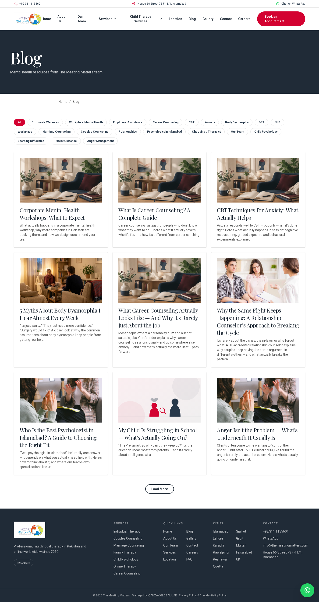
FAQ (189, 559)
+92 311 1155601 (30, 3)
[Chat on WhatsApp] (307, 590)
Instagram (23, 562)
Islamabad (220, 531)
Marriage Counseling (57, 131)
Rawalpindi (221, 552)
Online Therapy (124, 566)
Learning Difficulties (31, 141)
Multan (241, 545)
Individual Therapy (126, 531)
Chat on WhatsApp (293, 3)
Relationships (128, 131)
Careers (244, 19)
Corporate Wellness (45, 122)
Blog (192, 19)
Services (105, 19)
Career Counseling (165, 122)
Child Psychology (265, 131)
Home (46, 19)
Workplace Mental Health (86, 122)
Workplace (25, 131)
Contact (226, 19)
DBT (261, 122)
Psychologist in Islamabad (164, 131)
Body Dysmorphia (236, 122)
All (19, 122)
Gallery (207, 19)
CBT (192, 122)
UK (238, 559)
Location (175, 19)
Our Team (82, 19)
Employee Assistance (127, 122)
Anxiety (210, 122)
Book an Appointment (274, 19)
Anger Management (100, 141)
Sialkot (241, 531)
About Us (61, 19)
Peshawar (220, 559)
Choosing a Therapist (206, 131)
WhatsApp (270, 538)
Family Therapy (124, 552)
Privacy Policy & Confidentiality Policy (203, 595)
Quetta (218, 566)
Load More (159, 489)
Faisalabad (244, 552)
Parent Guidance (66, 141)
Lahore (218, 538)
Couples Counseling (94, 131)
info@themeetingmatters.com (284, 545)
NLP (277, 122)
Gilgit (239, 538)
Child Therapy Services (140, 19)
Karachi (218, 545)
